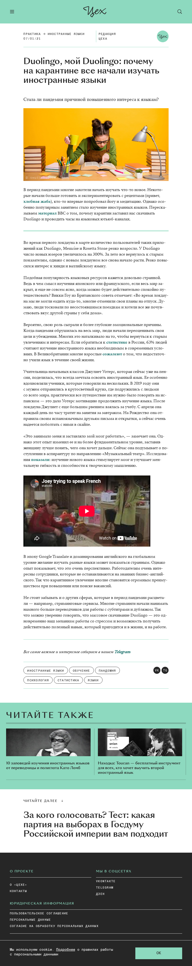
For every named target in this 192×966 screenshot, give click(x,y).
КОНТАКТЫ (18, 891)
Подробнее (65, 949)
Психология (38, 680)
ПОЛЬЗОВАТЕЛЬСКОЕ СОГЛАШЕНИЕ (39, 913)
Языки (93, 680)
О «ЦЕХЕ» (18, 884)
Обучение (81, 670)
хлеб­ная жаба (37, 201)
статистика (68, 680)
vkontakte (105, 881)
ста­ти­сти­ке (116, 342)
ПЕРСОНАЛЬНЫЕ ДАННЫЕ (30, 919)
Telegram (122, 652)
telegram (104, 887)
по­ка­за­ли (40, 459)
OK (158, 953)
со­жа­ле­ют (112, 354)
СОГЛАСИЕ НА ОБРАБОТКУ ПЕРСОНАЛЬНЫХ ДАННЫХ (54, 926)
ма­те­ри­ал (47, 213)
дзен (100, 894)
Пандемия (107, 670)
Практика (32, 34)
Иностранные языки (66, 34)
